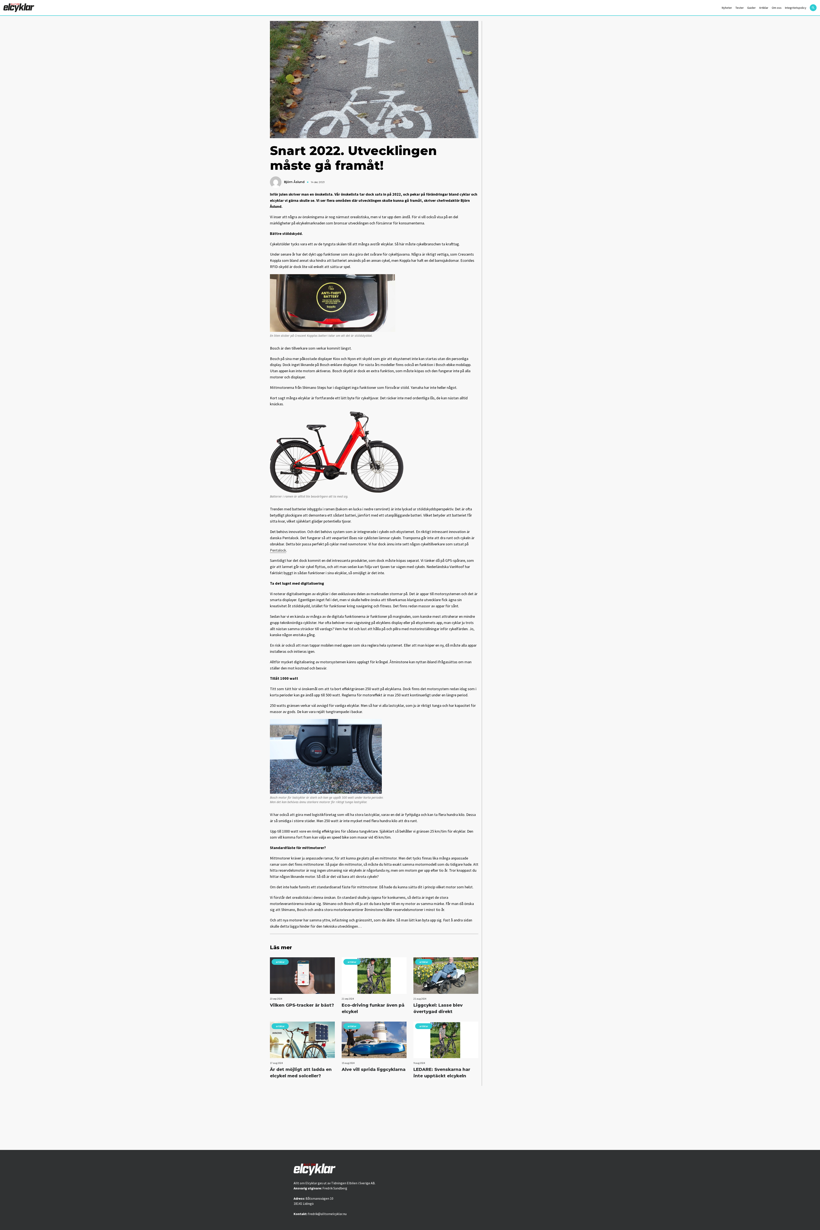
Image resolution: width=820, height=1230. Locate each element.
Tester (739, 7)
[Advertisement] (410, 1118)
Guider (751, 7)
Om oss (777, 7)
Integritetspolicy (795, 7)
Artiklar (763, 7)
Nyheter (727, 7)
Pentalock (278, 550)
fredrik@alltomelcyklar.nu (327, 1214)
